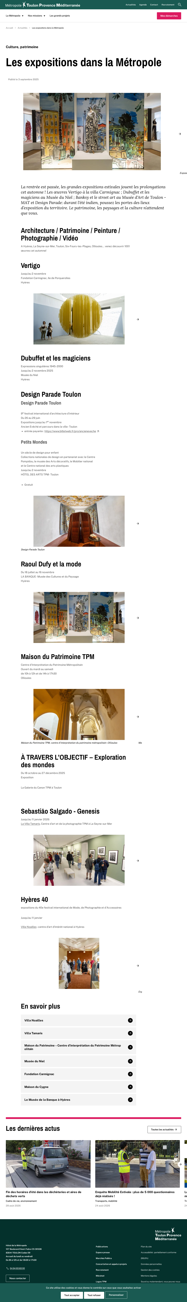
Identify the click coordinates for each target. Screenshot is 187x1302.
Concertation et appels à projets (111, 1264)
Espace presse (103, 1252)
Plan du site (146, 1246)
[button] (180, 134)
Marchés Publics (104, 1258)
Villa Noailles (29, 926)
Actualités (131, 5)
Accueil (9, 28)
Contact (154, 5)
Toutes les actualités (162, 1129)
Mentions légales (149, 1276)
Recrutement (168, 5)
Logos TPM (101, 1281)
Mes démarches (169, 15)
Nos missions (35, 15)
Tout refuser (94, 1295)
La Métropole (13, 15)
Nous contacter (17, 1278)
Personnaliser (116, 1295)
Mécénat (100, 1276)
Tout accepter (71, 1295)
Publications (102, 1246)
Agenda (143, 5)
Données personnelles (151, 1264)
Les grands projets (60, 15)
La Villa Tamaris (30, 823)
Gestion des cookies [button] (150, 1270)
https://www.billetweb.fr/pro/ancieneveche (70, 431)
